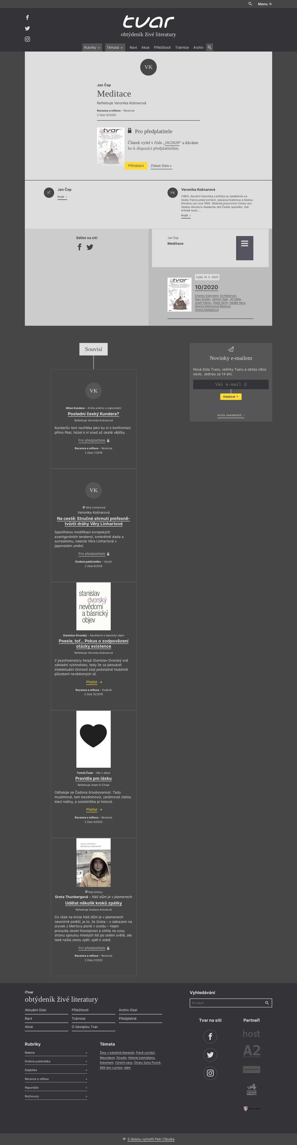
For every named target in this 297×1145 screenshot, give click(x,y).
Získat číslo (160, 166)
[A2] (251, 1052)
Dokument (106, 1062)
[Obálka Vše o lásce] (93, 739)
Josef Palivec (203, 302)
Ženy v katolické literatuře (117, 1052)
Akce (145, 47)
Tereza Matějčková (207, 309)
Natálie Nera (237, 302)
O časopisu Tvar (85, 1027)
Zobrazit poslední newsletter (230, 407)
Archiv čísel (128, 1010)
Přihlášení (136, 166)
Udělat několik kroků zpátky (93, 903)
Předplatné (128, 1018)
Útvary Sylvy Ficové (147, 1062)
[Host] (251, 1034)
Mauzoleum (107, 1057)
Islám (127, 1067)
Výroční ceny (123, 1062)
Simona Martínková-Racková (212, 306)
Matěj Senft (220, 302)
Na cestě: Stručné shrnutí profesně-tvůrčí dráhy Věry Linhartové (93, 521)
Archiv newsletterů (229, 415)
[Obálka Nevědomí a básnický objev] (93, 606)
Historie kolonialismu (141, 1057)
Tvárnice (182, 47)
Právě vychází (145, 1052)
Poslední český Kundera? (93, 413)
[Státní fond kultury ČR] (251, 1109)
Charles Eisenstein (207, 295)
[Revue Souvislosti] (251, 1070)
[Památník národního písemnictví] (251, 1090)
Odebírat (229, 396)
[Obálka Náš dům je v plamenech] (93, 862)
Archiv (198, 47)
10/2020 (172, 142)
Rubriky (90, 47)
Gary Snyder (202, 299)
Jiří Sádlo (235, 299)
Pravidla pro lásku (93, 778)
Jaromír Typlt (220, 299)
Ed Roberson (228, 295)
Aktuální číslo (35, 1010)
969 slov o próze (111, 1067)
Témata (113, 47)
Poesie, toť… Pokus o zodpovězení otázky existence (93, 643)
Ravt (133, 47)
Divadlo (121, 1057)
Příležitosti (162, 47)
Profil (61, 196)
